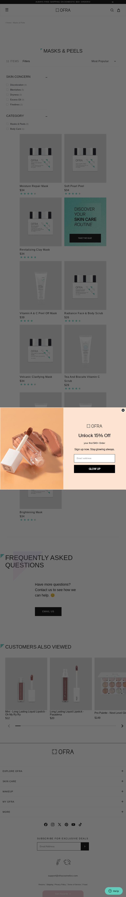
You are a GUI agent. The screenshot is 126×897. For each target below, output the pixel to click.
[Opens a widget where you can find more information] (114, 891)
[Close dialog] (123, 410)
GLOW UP (94, 469)
